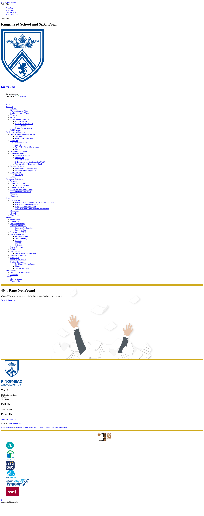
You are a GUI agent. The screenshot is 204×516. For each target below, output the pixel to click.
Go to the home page (9, 300)
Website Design (7, 427)
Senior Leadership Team (19, 113)
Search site (5, 502)
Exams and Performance (19, 119)
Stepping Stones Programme (25, 170)
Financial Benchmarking (24, 228)
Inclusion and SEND (18, 232)
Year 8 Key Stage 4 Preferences (27, 147)
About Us (9, 107)
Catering (18, 245)
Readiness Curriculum (18, 153)
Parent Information (17, 234)
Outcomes (14, 196)
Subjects (18, 145)
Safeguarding (15, 251)
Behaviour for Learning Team (26, 168)
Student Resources (17, 262)
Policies (13, 249)
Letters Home (11, 12)
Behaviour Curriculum (18, 151)
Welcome (13, 109)
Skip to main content (8, 2)
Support (18, 243)
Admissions (14, 221)
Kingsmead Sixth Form (14, 179)
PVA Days (19, 175)
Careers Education (22, 160)
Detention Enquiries (17, 224)
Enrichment (19, 158)
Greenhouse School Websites (56, 427)
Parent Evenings (16, 247)
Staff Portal (14, 258)
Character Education (22, 156)
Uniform (18, 241)
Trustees (13, 115)
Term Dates (10, 8)
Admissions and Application (20, 187)
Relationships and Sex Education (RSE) (30, 162)
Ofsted (12, 117)
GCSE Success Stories (23, 128)
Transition (19, 136)
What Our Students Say (24, 139)
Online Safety (15, 219)
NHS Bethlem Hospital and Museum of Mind (32, 209)
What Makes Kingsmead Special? (23, 134)
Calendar (13, 213)
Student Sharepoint (22, 268)
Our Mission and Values (19, 111)
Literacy (18, 149)
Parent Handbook (12, 14)
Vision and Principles (18, 183)
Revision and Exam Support (25, 264)
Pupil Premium (20, 230)
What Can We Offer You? (20, 273)
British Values (15, 130)
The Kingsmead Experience (16, 132)
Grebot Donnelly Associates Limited (29, 427)
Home (8, 105)
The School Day (21, 238)
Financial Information (18, 226)
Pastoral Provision (17, 166)
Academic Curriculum (18, 143)
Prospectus (14, 141)
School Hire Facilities (18, 256)
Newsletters (10, 10)
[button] (11, 18)
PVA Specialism (16, 173)
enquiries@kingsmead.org (10, 419)
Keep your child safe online (25, 207)
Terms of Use (15, 281)
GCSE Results (20, 126)
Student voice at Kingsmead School (28, 164)
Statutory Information (18, 260)
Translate (23, 96)
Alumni (13, 177)
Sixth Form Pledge (22, 185)
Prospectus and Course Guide (21, 190)
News (8, 198)
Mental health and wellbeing (25, 253)
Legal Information (14, 423)
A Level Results (21, 122)
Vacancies (14, 275)
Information (10, 217)
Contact (8, 277)
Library (18, 266)
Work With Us (11, 270)
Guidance (14, 194)
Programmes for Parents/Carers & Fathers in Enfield (34, 202)
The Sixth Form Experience (20, 192)
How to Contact (16, 279)
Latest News (15, 200)
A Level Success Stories (24, 124)
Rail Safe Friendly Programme (26, 204)
